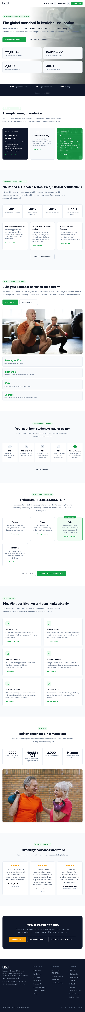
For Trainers (48, 3)
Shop (35, 994)
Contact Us (77, 3)
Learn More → (10, 302)
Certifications (37, 971)
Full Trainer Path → (43, 469)
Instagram (72, 1007)
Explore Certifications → (14, 40)
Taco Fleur (55, 980)
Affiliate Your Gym (39, 990)
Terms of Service (75, 990)
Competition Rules (39, 987)
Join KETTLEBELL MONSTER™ (62, 939)
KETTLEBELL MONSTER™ (56, 972)
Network (72, 984)
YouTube (64, 1007)
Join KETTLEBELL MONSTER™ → (52, 573)
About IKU (72, 971)
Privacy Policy (74, 994)
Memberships (37, 981)
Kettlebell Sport (38, 984)
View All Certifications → (42, 256)
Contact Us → (17, 939)
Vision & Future (74, 977)
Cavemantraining (57, 976)
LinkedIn (80, 1007)
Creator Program (28, 302)
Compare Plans (27, 573)
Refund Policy (74, 997)
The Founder (73, 974)
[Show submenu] (55, 3)
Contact (72, 981)
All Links (72, 987)
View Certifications (37, 939)
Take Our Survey (57, 983)
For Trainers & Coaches (38, 40)
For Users (62, 3)
